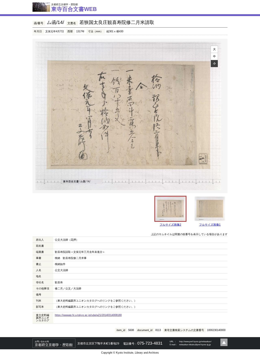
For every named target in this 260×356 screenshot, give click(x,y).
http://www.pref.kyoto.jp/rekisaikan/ (195, 341)
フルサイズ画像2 (170, 224)
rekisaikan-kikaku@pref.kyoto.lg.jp (195, 344)
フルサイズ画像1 (210, 224)
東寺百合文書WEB (74, 7)
